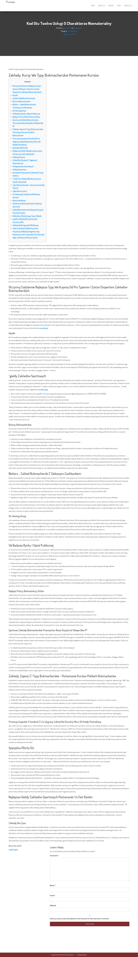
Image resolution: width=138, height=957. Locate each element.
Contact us (128, 6)
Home (93, 6)
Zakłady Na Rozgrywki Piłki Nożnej (25, 225)
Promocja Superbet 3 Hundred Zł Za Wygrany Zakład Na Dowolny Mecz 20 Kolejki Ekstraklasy (26, 141)
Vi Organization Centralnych (23, 166)
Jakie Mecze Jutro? (20, 191)
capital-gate (78, 28)
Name (52, 885)
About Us (101, 6)
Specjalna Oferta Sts (20, 148)
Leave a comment (69, 34)
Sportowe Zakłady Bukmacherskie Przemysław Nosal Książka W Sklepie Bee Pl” (28, 123)
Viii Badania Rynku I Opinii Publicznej (26, 114)
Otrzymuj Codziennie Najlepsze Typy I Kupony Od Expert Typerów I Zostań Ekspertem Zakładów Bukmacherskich (27, 89)
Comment (54, 856)
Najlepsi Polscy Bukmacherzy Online (26, 117)
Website (53, 905)
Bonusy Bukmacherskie (21, 101)
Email (52, 895)
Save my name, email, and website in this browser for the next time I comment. (79, 919)
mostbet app (43, 389)
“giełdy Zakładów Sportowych (24, 98)
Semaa (75, 955)
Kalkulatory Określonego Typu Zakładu (27, 216)
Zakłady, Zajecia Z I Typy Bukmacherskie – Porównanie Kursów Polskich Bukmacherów (28, 132)
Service (111, 6)
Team (119, 6)
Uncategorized (72, 31)
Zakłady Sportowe (19, 169)
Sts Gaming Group (19, 111)
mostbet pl (44, 328)
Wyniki (15, 95)
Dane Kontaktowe (19, 200)
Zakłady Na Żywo (19, 157)
